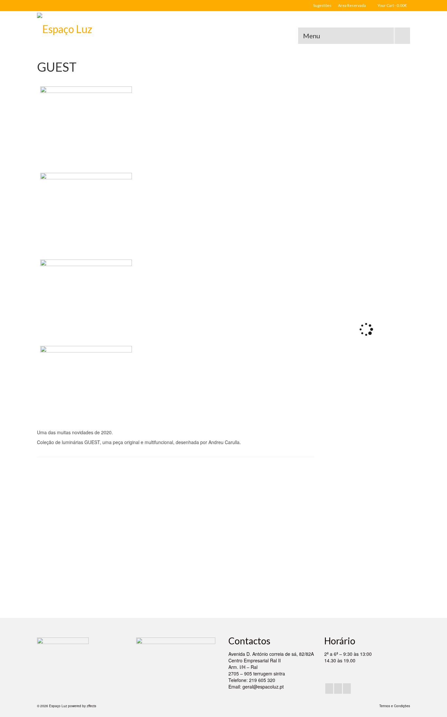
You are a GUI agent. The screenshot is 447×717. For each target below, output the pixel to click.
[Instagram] (338, 688)
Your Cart (392, 5)
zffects (91, 706)
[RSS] (347, 688)
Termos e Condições (394, 706)
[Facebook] (329, 688)
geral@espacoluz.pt (263, 686)
